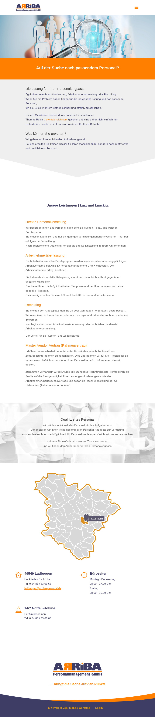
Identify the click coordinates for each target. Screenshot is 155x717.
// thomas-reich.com (55, 119)
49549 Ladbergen (38, 573)
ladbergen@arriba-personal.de (42, 588)
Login (99, 707)
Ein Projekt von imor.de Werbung (69, 707)
